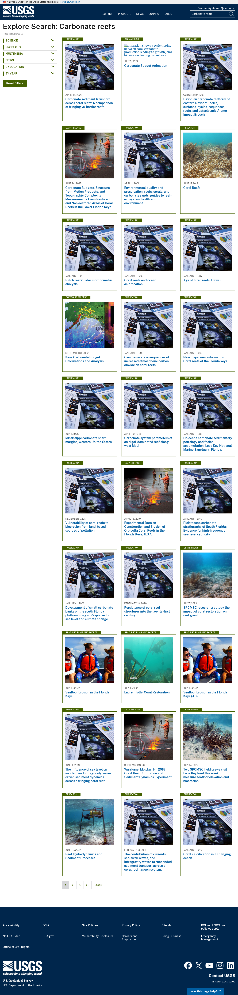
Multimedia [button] (14, 53)
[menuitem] (108, 12)
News (140, 14)
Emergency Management (209, 938)
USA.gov (48, 936)
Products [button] (13, 47)
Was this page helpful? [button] (206, 991)
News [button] (10, 60)
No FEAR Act (11, 936)
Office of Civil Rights (16, 947)
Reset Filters (14, 83)
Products (124, 14)
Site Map (167, 925)
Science (107, 14)
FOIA (46, 925)
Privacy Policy (131, 925)
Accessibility (11, 925)
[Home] (18, 16)
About (169, 14)
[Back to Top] (225, 982)
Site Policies (90, 925)
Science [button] (12, 40)
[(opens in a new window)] (188, 965)
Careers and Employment (130, 938)
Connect (154, 14)
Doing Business (171, 936)
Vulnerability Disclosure (97, 936)
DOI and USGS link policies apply (213, 927)
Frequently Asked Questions (216, 8)
